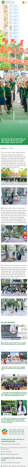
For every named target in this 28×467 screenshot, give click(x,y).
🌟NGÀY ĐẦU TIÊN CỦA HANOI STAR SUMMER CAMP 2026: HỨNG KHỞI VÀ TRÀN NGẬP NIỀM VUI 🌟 (13, 369)
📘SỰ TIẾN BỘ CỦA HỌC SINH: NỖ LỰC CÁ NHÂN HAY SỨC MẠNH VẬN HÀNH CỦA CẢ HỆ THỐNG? (13, 343)
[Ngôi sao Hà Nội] (8, 2)
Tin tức (11, 148)
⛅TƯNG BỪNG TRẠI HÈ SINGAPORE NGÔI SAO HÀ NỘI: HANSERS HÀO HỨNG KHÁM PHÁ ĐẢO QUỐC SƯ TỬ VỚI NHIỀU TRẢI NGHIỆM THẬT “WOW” (14, 394)
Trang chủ (4, 148)
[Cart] (23, 2)
